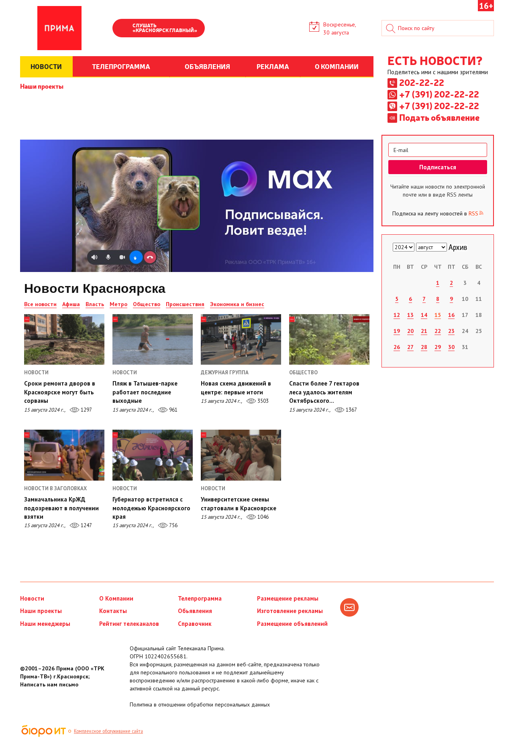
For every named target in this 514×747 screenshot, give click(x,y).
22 (437, 331)
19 (397, 331)
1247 (86, 525)
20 (410, 331)
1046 (262, 517)
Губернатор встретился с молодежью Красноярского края (151, 507)
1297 (86, 409)
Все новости (40, 304)
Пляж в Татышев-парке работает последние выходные (144, 392)
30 (451, 347)
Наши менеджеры (45, 623)
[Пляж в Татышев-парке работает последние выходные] (152, 339)
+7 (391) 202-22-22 (439, 94)
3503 (262, 401)
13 (410, 315)
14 (424, 315)
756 (172, 525)
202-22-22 (421, 82)
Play (122, 29)
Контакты (113, 611)
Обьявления (195, 611)
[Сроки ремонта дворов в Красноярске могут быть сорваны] (64, 339)
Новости (32, 598)
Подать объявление (439, 117)
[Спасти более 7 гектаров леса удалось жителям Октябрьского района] (329, 339)
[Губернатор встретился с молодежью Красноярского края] (152, 455)
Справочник (195, 623)
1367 (351, 409)
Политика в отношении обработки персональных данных (200, 704)
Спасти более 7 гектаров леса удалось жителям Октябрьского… (324, 392)
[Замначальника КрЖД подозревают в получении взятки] (64, 455)
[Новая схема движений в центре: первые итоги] (241, 339)
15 (437, 315)
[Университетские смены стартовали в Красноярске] (241, 455)
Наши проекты (41, 85)
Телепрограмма (200, 598)
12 (397, 315)
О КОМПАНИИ (337, 66)
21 (424, 331)
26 (397, 347)
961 (172, 409)
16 (451, 315)
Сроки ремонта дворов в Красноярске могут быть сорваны (59, 392)
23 (451, 331)
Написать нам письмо (49, 684)
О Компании (116, 598)
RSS (473, 213)
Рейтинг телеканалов (129, 623)
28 (424, 347)
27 (410, 347)
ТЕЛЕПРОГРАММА (121, 66)
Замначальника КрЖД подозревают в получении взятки (61, 507)
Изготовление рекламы (290, 611)
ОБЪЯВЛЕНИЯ (207, 66)
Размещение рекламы (287, 598)
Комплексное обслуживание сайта (108, 731)
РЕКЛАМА (273, 66)
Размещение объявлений (292, 623)
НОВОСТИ (46, 66)
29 (437, 347)
